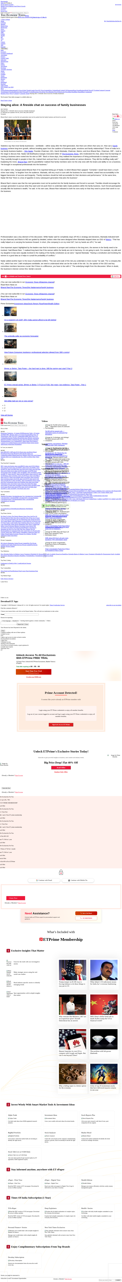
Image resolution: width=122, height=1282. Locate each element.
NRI (2, 45)
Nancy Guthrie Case (99, 499)
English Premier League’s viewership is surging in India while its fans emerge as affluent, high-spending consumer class (41, 589)
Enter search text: (5, 13)
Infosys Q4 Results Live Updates (75, 500)
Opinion (3, 43)
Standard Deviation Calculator (9, 496)
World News (88, 90)
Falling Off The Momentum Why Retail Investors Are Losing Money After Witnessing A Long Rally (20, 520)
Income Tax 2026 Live (22, 457)
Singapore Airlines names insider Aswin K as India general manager (57, 585)
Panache (3, 47)
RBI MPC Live (49, 489)
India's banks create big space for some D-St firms (56, 483)
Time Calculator (11, 498)
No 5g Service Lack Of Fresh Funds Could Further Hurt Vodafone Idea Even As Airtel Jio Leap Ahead (21, 522)
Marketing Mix (24, 508)
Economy (3, 52)
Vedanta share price (21, 477)
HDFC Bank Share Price (25, 441)
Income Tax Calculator (24, 496)
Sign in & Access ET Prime (61, 724)
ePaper (45, 304)
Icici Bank (20, 555)
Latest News (64, 92)
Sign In (119, 21)
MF (2, 37)
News (2, 29)
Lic (13, 563)
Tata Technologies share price (11, 482)
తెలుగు (45, 17)
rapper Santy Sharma (51, 497)
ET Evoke (30, 92)
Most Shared (78, 92)
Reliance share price (9, 475)
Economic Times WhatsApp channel (39, 282)
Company (102, 90)
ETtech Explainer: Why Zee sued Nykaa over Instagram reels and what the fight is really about (7, 585)
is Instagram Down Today (52, 495)
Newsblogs (4, 66)
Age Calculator (35, 496)
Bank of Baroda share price (26, 485)
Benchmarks (4, 1)
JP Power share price (30, 475)
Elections (3, 68)
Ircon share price (11, 479)
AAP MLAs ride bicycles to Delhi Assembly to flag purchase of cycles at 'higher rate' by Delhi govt (7, 593)
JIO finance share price (29, 474)
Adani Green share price (20, 484)
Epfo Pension (27, 563)
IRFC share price (5, 466)
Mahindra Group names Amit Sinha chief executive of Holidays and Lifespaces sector (58, 589)
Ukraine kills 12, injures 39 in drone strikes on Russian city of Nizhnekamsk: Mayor (75, 589)
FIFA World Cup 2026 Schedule (69, 495)
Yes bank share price (12, 467)
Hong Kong (76, 90)
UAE (65, 90)
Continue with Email (45, 880)
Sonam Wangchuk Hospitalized (13, 444)
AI (1, 40)
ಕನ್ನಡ (32, 17)
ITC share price (18, 474)
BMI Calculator (20, 498)
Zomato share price (8, 472)
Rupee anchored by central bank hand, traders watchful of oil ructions (41, 585)
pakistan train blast (102, 495)
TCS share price (11, 477)
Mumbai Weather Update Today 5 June (68, 492)
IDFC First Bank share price (22, 488)
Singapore (70, 90)
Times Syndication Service (57, 605)
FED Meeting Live (65, 494)
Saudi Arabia (60, 90)
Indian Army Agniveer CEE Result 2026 (109, 491)
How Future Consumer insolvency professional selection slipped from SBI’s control (36, 352)
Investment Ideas (21, 304)
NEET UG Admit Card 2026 (113, 499)
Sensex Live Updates (51, 492)
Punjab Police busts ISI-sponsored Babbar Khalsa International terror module (107, 585)
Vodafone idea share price (27, 482)
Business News (5, 93)
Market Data (4, 26)
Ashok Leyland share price (11, 485)
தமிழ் (41, 17)
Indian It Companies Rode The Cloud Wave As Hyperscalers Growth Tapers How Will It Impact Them (20, 531)
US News (19, 90)
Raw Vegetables (27, 555)
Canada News (34, 90)
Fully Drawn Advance (7, 578)
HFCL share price (8, 488)
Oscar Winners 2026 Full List (27, 455)
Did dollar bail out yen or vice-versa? (18, 401)
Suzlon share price (15, 466)
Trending (11, 92)
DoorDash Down (76, 494)
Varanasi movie (17, 443)
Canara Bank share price (10, 487)
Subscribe (114, 21)
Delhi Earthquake (84, 492)
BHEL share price (28, 472)
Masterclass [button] (4, 27)
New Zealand (53, 90)
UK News (41, 90)
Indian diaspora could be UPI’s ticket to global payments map (55, 472)
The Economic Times (70, 154)
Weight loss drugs (62, 497)
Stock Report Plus (35, 304)
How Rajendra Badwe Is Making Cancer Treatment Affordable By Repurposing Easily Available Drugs (30, 554)
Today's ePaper (5, 19)
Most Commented (87, 92)
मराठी (27, 17)
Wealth (3, 35)
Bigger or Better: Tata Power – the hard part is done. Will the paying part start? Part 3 (38, 368)
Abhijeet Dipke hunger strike (83, 489)
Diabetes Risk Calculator (24, 499)
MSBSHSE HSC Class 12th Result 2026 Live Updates (77, 499)
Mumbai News (53, 92)
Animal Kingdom (59, 489)
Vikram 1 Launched (69, 489)
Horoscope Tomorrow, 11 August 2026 (12, 433)
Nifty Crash (17, 563)
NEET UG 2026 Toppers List (89, 491)
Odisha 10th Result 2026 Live (53, 499)
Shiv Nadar (28, 151)
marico (38, 287)
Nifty (2, 3)
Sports (2, 71)
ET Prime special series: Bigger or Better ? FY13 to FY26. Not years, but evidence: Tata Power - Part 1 (45, 385)
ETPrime (3, 23)
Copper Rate (25, 571)
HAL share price (19, 475)
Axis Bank (62, 554)
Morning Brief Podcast (20, 92)
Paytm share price (26, 471)
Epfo (22, 563)
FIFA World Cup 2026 (7, 87)
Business (82, 90)
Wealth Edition (53, 304)
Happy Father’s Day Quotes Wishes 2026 (101, 492)
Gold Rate (10, 571)
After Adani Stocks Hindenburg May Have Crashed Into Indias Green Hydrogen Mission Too (20, 525)
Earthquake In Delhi (6, 563)
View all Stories (7, 415)
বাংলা (30, 17)
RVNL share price (8, 469)
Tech (2, 39)
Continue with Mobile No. (79, 880)
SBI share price (18, 469)
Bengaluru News (38, 92)
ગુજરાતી (23, 17)
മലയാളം (37, 17)
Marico (108, 239)
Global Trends (26, 90)
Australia (46, 90)
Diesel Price (89, 497)
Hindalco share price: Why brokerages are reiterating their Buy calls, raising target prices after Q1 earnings (8, 589)
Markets (3, 24)
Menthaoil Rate (17, 571)
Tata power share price (28, 469)
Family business (47, 287)
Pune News (46, 92)
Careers (3, 42)
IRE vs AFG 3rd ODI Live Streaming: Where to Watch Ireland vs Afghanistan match (92, 585)
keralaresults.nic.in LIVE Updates (76, 497)
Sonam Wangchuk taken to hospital (55, 491)
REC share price (23, 480)
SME (2, 32)
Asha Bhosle (14, 453)
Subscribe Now (5, 648)
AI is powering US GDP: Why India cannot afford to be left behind (30, 320)
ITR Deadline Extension (10, 439)
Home (2, 21)
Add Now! (117, 276)
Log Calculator (11, 501)
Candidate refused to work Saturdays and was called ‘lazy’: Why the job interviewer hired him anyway (108, 589)
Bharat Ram (22, 162)
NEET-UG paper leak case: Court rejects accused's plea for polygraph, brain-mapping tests (92, 589)
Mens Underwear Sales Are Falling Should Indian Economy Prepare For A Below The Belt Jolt (20, 534)
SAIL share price (21, 479)
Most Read (71, 92)
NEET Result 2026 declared (73, 491)
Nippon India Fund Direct (10, 535)
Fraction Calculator (12, 499)
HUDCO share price (12, 480)
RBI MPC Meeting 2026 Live (12, 435)
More (2, 89)
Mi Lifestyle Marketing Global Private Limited (14, 543)
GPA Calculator (28, 498)
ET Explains (95, 90)
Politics (3, 34)
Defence (7, 90)
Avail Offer (61, 768)
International (13, 90)
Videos (59, 92)
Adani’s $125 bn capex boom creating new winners (56, 478)
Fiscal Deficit (11, 508)
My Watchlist (108, 21)
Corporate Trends (24, 93)
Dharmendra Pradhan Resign (13, 438)
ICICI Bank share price (22, 452)
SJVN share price (31, 479)
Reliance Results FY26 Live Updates (55, 500)
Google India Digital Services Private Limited (18, 545)
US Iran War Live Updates (52, 494)
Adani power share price (14, 471)
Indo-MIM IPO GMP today (8, 452)
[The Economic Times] (13, 15)
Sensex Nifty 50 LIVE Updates (13, 436)
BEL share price (18, 472)
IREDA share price (26, 466)
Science (3, 90)
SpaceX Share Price (86, 494)
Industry (3, 31)
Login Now (4, 640)
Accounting (4, 508)
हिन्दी (19, 17)
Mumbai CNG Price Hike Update (87, 495)
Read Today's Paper (6, 100)
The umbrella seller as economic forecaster (21, 336)
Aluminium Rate (33, 571)
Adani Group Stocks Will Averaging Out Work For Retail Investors (18, 526)
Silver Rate (4, 571)
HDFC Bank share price (25, 467)
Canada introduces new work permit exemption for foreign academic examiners (75, 585)
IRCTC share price (8, 474)
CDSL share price (22, 487)
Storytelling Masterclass (12, 455)
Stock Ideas (7, 555)
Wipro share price (32, 477)
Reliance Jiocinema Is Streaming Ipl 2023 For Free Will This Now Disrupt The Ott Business (18, 529)
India (2, 50)
